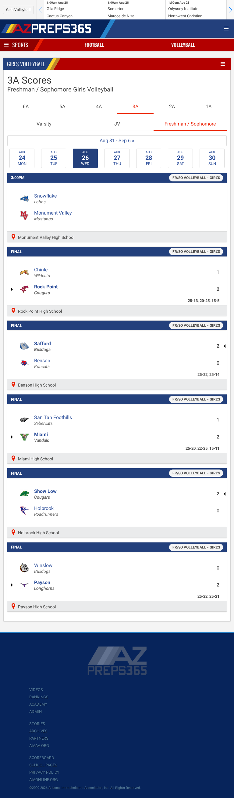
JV (117, 124)
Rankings (38, 697)
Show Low (45, 494)
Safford (42, 346)
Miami (41, 437)
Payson (44, 585)
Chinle (42, 272)
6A (26, 106)
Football (94, 44)
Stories (37, 723)
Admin (35, 711)
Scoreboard (41, 757)
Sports (20, 45)
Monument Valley (53, 216)
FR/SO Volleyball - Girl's (196, 178)
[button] (230, 9)
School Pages (43, 765)
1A (208, 106)
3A (135, 106)
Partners (38, 738)
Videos (36, 689)
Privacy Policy (44, 772)
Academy (38, 704)
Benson (42, 363)
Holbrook (46, 511)
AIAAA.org (39, 745)
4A (99, 106)
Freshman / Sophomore (190, 124)
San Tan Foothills (53, 420)
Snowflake (45, 199)
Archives (38, 731)
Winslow (43, 568)
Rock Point (46, 289)
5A (62, 106)
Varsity (44, 124)
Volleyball (183, 44)
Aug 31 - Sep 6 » (117, 140)
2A (172, 106)
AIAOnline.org (43, 779)
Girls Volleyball (18, 10)
